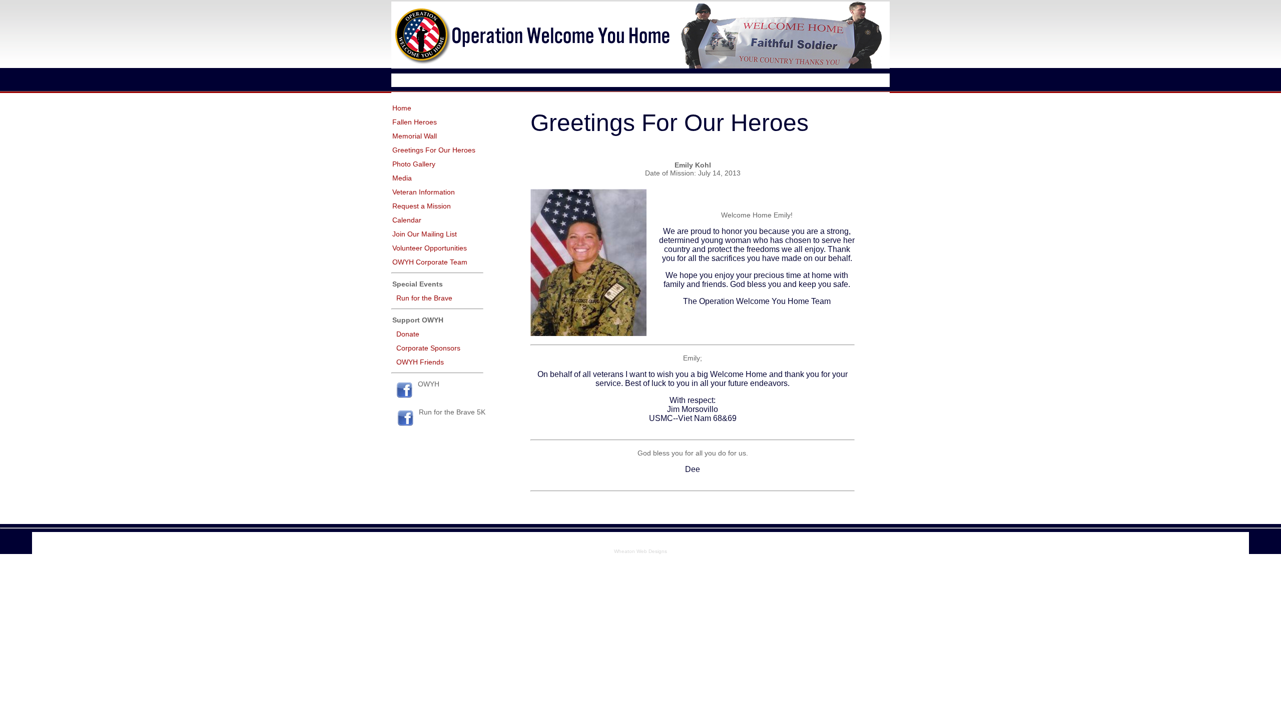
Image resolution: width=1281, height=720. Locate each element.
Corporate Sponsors (428, 348)
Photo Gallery (413, 164)
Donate (407, 334)
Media (402, 178)
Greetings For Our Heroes (433, 150)
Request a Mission (421, 206)
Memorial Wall (414, 136)
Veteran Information (423, 192)
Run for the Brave (424, 298)
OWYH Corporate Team (429, 262)
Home (401, 108)
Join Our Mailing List (424, 234)
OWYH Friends (420, 362)
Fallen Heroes (414, 122)
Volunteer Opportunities (429, 248)
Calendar (406, 220)
